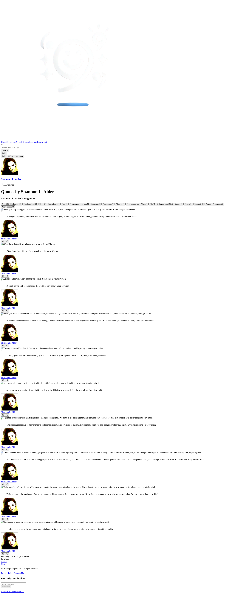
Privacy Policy (7, 573)
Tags (35, 142)
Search (5, 150)
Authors (29, 142)
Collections (11, 142)
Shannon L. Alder (8, 239)
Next (3, 564)
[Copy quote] (3, 241)
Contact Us (19, 573)
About (44, 142)
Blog (39, 142)
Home (3, 142)
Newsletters (21, 142)
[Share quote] (7, 241)
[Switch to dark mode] (4, 153)
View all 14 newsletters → (12, 591)
